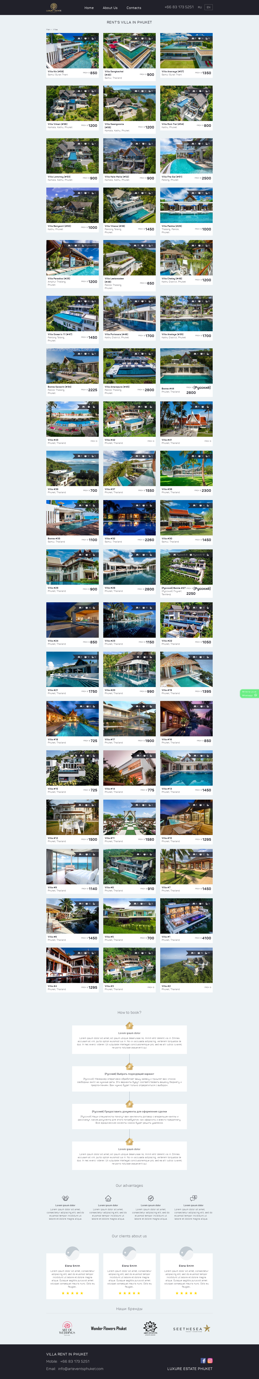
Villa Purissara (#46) (116, 334)
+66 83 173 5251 (179, 7)
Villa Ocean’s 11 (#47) (60, 334)
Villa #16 (167, 739)
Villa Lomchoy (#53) (59, 176)
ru (200, 7)
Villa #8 (109, 887)
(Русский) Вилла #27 (174, 588)
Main (48, 29)
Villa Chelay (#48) (172, 278)
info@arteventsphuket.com (81, 1369)
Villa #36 (167, 489)
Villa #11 (110, 838)
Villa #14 (110, 788)
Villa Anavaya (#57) (173, 71)
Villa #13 (167, 788)
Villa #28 (110, 587)
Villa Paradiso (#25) (59, 278)
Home (89, 8)
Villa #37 (110, 489)
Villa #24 (53, 640)
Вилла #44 (168, 388)
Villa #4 (52, 986)
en (208, 7)
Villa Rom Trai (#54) (173, 124)
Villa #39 (53, 489)
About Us (110, 8)
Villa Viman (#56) (57, 124)
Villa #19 (167, 690)
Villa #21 (53, 690)
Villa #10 (167, 838)
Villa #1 (166, 936)
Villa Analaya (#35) (172, 334)
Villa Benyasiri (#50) (59, 226)
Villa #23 (110, 640)
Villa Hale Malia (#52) (117, 176)
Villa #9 (52, 887)
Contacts (134, 8)
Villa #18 (53, 739)
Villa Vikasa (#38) (115, 226)
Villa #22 (167, 640)
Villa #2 (166, 986)
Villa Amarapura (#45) (117, 386)
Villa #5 (109, 936)
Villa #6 (52, 936)
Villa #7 (166, 887)
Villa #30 (167, 538)
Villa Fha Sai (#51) (172, 176)
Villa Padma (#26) (172, 226)
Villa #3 (109, 986)
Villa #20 (110, 690)
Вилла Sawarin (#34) (59, 386)
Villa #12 (53, 838)
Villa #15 (53, 788)
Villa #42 (110, 439)
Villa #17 (110, 739)
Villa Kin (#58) (56, 71)
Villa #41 (167, 439)
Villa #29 (53, 587)
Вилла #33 (54, 538)
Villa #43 (53, 439)
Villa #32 (110, 538)
